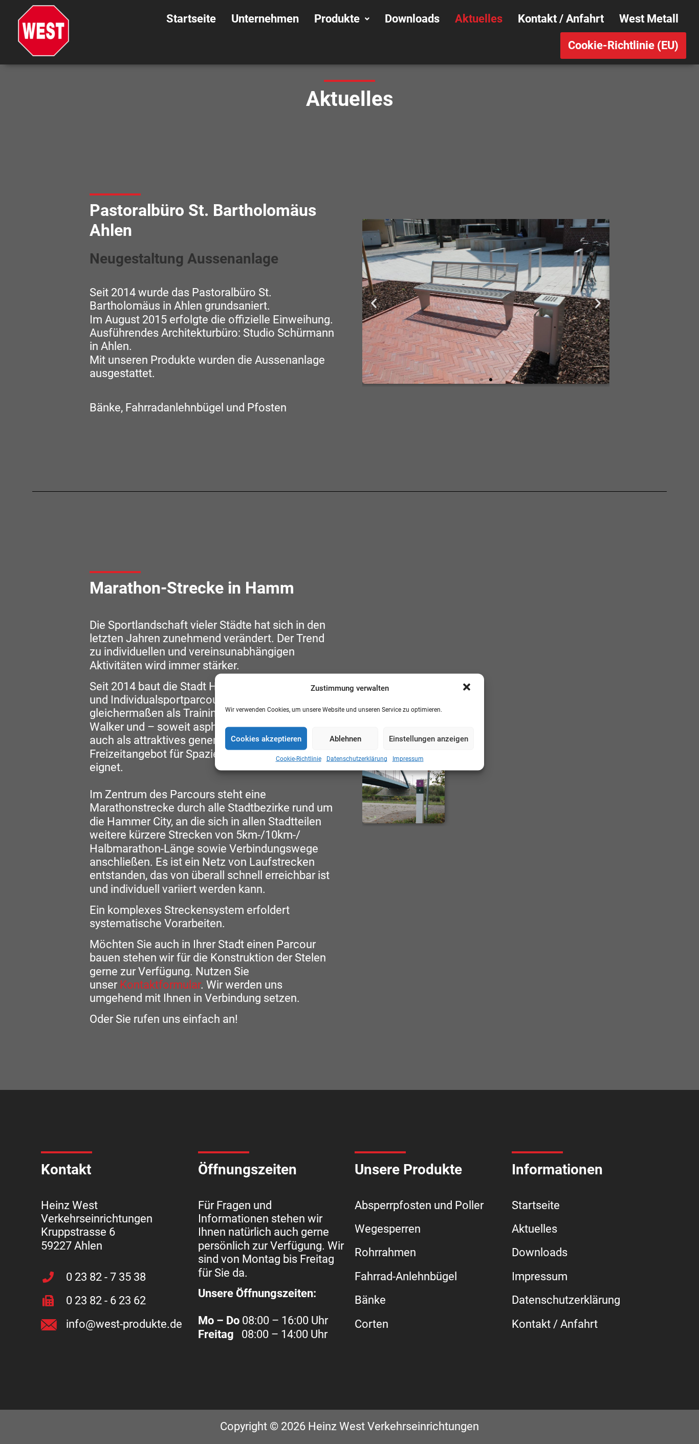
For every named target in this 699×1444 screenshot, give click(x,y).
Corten (371, 1324)
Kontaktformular (160, 984)
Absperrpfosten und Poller (419, 1205)
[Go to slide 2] (490, 379)
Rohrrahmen (385, 1252)
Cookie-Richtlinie (298, 758)
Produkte (337, 18)
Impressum (408, 758)
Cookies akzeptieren (266, 738)
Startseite (191, 18)
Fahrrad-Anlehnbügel (406, 1276)
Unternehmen (265, 18)
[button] (468, 688)
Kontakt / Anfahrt (561, 18)
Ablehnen (345, 738)
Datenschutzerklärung (356, 758)
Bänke (370, 1300)
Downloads (412, 18)
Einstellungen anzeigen (428, 738)
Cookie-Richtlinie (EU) (623, 45)
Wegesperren (388, 1228)
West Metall (649, 18)
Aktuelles (479, 18)
